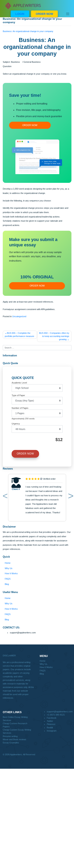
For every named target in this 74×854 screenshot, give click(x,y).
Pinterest (51, 724)
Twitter (50, 721)
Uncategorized (19, 316)
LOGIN (19, 13)
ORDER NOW (44, 13)
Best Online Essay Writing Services (15, 718)
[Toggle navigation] (67, 13)
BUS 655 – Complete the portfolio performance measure (19, 334)
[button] (4, 497)
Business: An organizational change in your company (28, 31)
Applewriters (16, 754)
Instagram (51, 731)
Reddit (50, 727)
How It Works (11, 573)
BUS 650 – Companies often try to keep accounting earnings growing (54, 336)
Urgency (16, 423)
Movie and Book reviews (14, 739)
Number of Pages (20, 408)
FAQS (7, 579)
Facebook (51, 718)
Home (7, 563)
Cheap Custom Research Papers (15, 725)
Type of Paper (18, 395)
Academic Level (19, 382)
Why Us (8, 568)
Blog (7, 584)
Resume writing (10, 736)
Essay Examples (11, 742)
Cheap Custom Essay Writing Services (17, 731)
